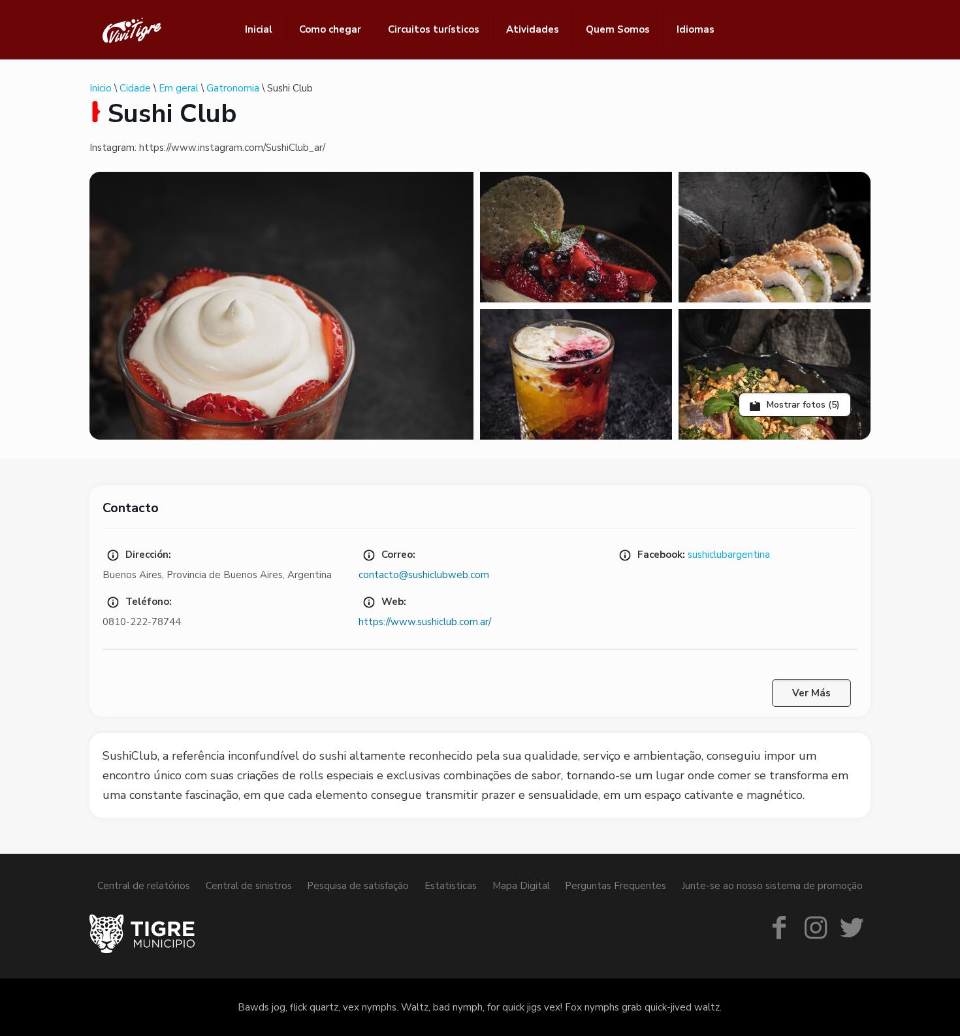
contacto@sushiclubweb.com (424, 574)
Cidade (135, 88)
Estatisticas (450, 885)
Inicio (100, 88)
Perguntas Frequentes (615, 885)
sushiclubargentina (729, 554)
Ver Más (811, 693)
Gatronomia (232, 88)
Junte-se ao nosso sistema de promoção (772, 885)
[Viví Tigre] (132, 29)
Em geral (179, 88)
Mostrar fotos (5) (802, 404)
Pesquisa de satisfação (358, 885)
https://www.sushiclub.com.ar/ (425, 621)
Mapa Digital (521, 885)
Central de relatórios (143, 885)
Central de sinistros (249, 885)
